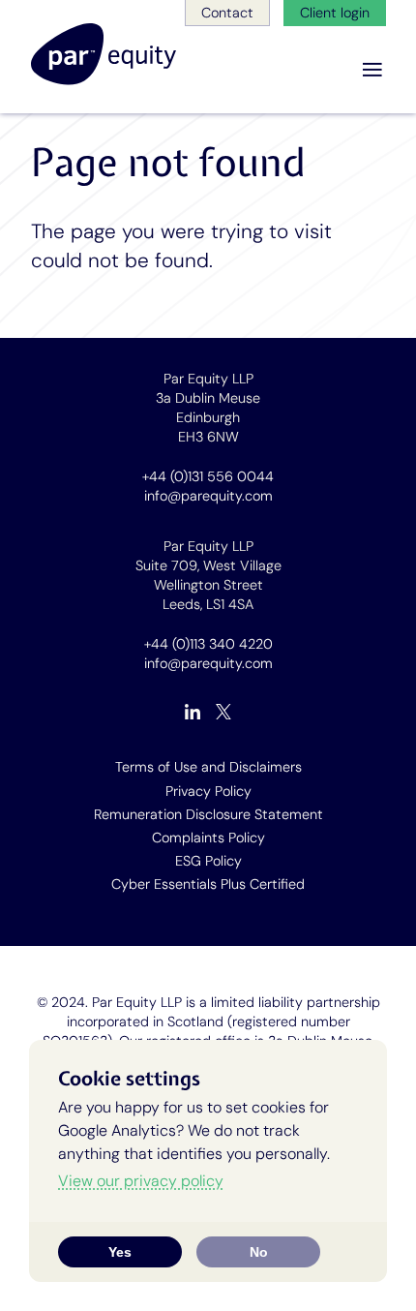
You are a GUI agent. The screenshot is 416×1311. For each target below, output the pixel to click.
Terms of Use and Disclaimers (208, 767)
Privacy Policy (208, 791)
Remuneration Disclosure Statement (208, 814)
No (259, 1252)
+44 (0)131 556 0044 (208, 476)
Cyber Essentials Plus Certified (208, 884)
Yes (120, 1252)
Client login (335, 12)
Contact (227, 12)
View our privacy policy (140, 1181)
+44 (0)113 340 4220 (208, 644)
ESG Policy (208, 860)
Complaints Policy (208, 837)
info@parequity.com (208, 495)
